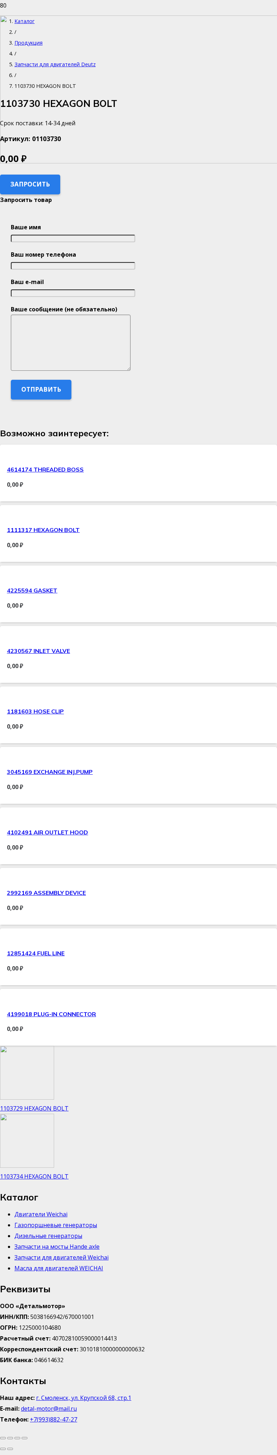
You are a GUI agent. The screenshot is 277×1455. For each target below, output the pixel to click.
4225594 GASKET (32, 590)
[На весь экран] (10, 1438)
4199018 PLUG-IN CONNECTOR (51, 1014)
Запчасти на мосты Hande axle (57, 1247)
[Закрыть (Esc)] (24, 1438)
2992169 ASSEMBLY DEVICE (46, 892)
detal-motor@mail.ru (49, 1409)
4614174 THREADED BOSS (45, 469)
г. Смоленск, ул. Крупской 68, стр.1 (83, 1398)
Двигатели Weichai (40, 1214)
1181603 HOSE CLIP (35, 711)
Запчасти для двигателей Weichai (61, 1257)
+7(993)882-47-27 (53, 1419)
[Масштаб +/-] (3, 1438)
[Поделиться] (17, 1438)
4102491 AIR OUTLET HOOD (47, 832)
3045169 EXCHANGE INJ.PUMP (50, 771)
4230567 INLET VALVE (38, 650)
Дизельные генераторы (48, 1236)
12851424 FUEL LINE (36, 953)
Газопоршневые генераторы (55, 1225)
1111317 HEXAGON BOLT (43, 529)
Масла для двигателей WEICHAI (58, 1268)
